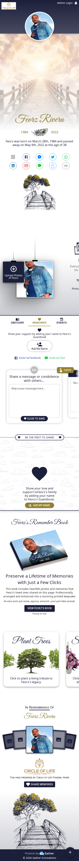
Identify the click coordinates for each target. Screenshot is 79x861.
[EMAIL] (26, 165)
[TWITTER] (52, 157)
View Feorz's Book (39, 608)
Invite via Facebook (29, 357)
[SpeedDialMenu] (70, 852)
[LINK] (66, 165)
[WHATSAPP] (66, 157)
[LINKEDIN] (13, 165)
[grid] (39, 269)
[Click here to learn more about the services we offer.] (39, 767)
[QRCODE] (13, 157)
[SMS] (39, 165)
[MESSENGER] (39, 157)
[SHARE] (52, 165)
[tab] (17, 321)
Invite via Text (56, 357)
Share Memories (41, 784)
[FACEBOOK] (26, 157)
